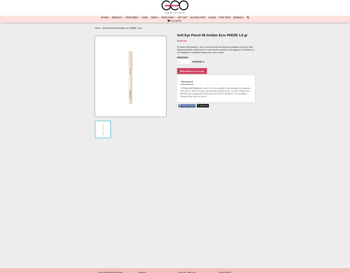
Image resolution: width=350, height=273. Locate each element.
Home (98, 28)
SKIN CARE (167, 17)
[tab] (103, 129)
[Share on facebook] (186, 104)
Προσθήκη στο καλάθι (193, 71)
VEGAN (212, 17)
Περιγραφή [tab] (187, 81)
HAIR (144, 17)
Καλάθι (175, 20)
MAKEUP (116, 17)
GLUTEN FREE (198, 17)
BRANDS (238, 17)
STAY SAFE (225, 17)
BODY (154, 17)
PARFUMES (131, 17)
